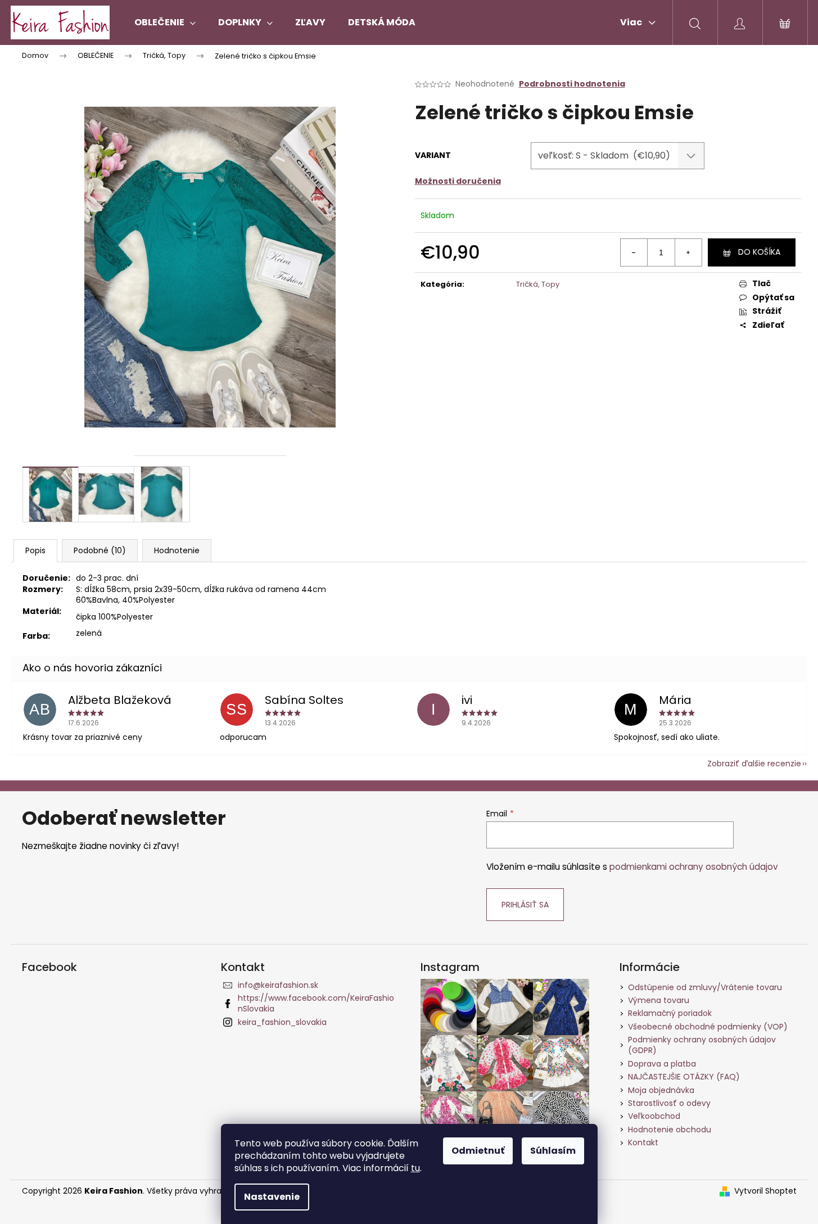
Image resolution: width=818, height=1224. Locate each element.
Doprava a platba (662, 1063)
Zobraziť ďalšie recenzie (754, 763)
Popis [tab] (35, 550)
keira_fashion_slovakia (282, 1022)
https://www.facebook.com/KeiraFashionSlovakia (316, 1003)
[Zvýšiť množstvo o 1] (688, 252)
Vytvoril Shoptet (765, 1191)
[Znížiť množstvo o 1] (634, 252)
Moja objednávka (661, 1090)
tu (415, 1168)
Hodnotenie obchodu (669, 1129)
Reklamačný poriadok (670, 1013)
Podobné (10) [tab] (100, 550)
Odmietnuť (477, 1150)
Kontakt (643, 1142)
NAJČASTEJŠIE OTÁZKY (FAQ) (684, 1076)
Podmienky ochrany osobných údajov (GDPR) (702, 1045)
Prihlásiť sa (525, 904)
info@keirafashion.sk (278, 985)
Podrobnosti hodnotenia (572, 84)
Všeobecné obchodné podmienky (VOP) (708, 1026)
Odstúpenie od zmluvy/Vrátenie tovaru (705, 987)
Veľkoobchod (654, 1116)
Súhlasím (553, 1150)
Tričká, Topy (537, 284)
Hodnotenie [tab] (177, 550)
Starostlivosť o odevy (669, 1103)
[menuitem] (165, 22)
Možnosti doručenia (458, 181)
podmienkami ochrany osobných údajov (693, 867)
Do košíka (759, 252)
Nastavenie (272, 1196)
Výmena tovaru (658, 1000)
